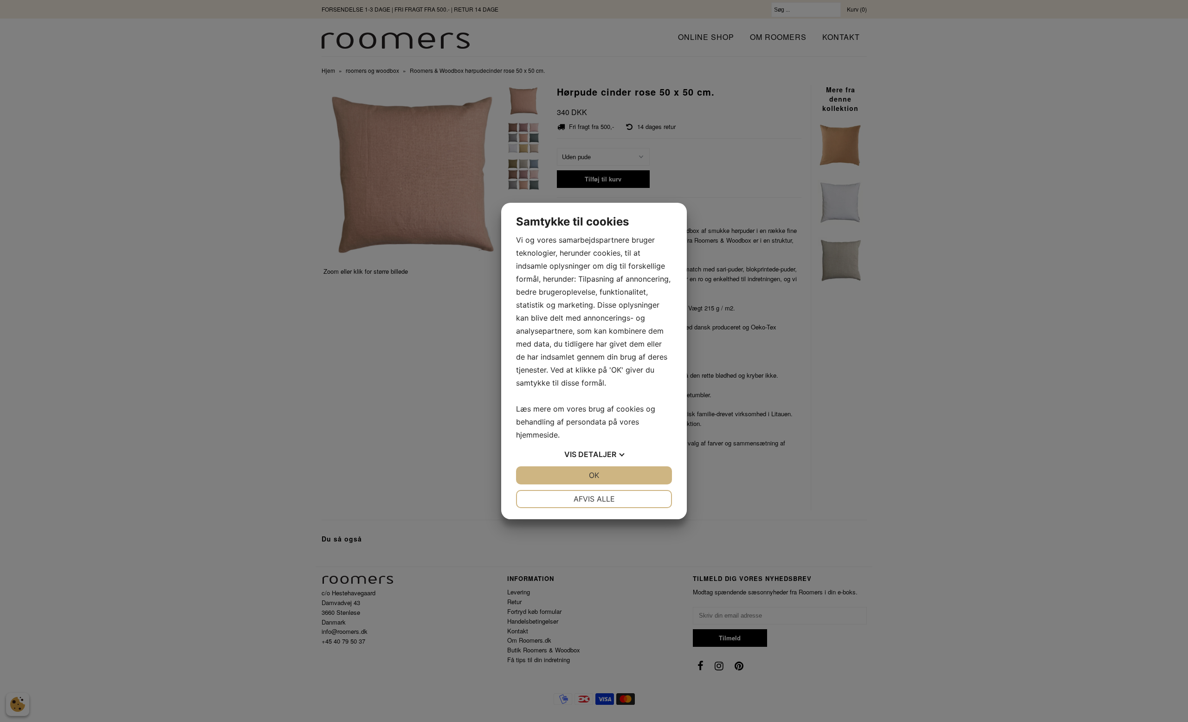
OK (594, 475)
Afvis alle (594, 498)
